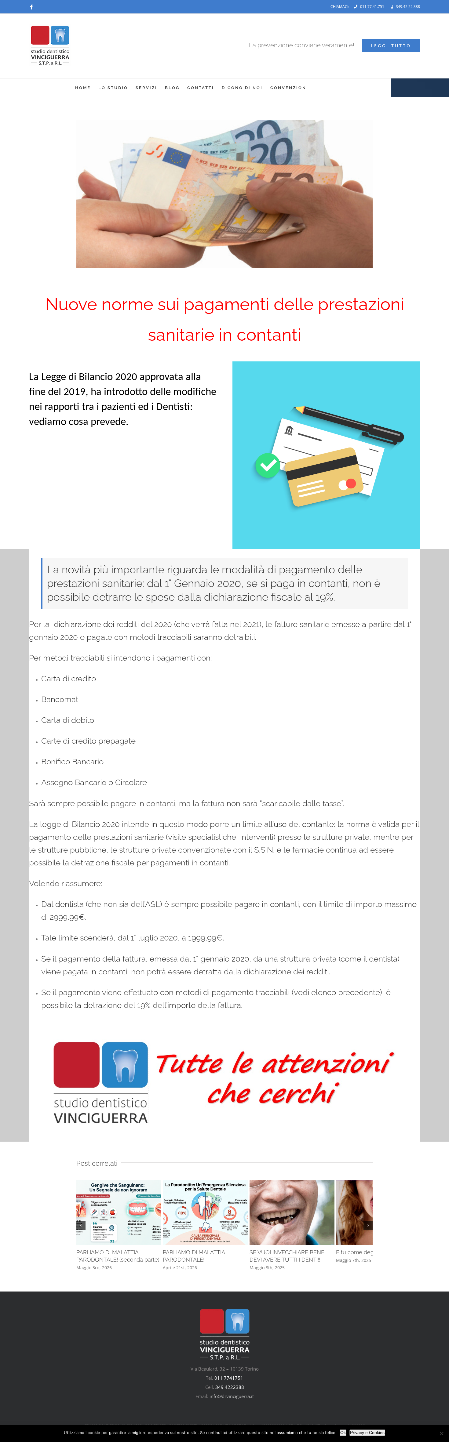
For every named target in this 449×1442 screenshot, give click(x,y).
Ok (343, 1432)
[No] (441, 1433)
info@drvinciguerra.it (232, 1406)
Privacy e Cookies (367, 1432)
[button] (81, 1230)
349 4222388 (229, 1397)
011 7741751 (228, 1388)
